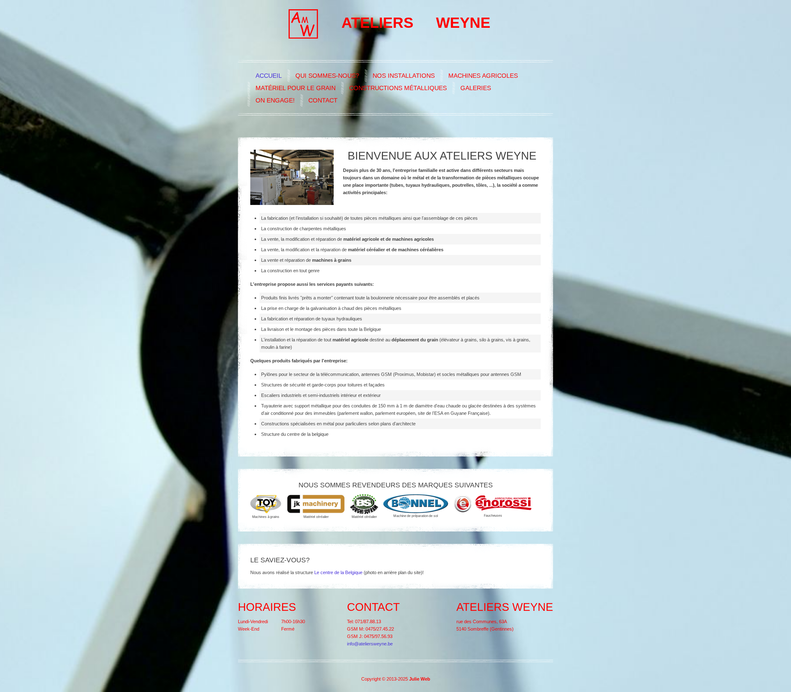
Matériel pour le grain (296, 88)
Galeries (475, 88)
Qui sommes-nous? (327, 75)
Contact (322, 100)
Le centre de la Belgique (338, 572)
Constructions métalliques (398, 88)
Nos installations (404, 75)
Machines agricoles (483, 75)
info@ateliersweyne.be (370, 643)
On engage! (275, 100)
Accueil (269, 75)
